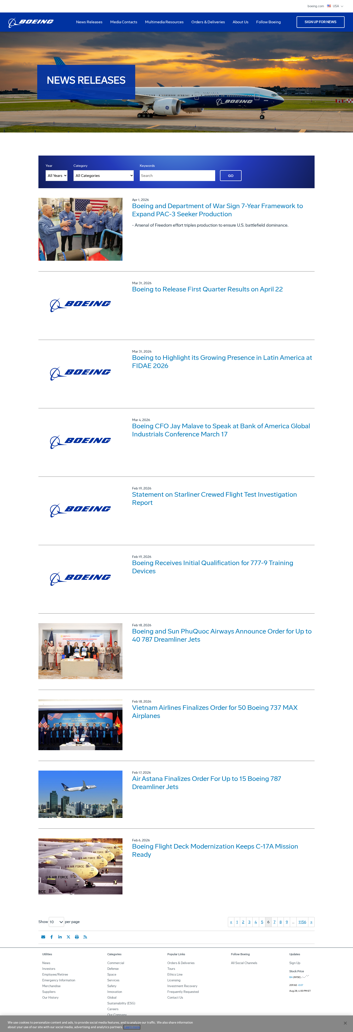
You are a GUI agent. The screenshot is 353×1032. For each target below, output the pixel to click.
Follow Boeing (268, 22)
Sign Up (294, 963)
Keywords (147, 166)
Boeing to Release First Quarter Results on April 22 (207, 289)
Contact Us (175, 997)
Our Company (117, 1015)
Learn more (132, 1027)
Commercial (115, 963)
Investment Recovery (182, 986)
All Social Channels (244, 963)
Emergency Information (58, 980)
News (46, 963)
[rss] (85, 937)
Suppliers (48, 992)
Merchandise (51, 986)
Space (111, 974)
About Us (239, 24)
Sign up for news (320, 22)
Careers (112, 1009)
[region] (176, 1023)
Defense (113, 969)
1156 (302, 922)
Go (230, 176)
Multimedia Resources (162, 24)
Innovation (114, 992)
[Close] (345, 1023)
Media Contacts (123, 22)
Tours (171, 969)
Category (80, 166)
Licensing (174, 980)
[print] (76, 937)
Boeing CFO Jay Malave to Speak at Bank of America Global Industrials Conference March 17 (221, 430)
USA (336, 6)
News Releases (89, 22)
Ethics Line (175, 974)
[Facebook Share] (51, 937)
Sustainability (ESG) (121, 1003)
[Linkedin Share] (60, 937)
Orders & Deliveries (206, 24)
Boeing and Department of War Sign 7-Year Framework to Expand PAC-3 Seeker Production (217, 210)
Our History (50, 997)
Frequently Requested (183, 992)
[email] (43, 937)
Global (111, 997)
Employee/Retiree (55, 974)
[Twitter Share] (68, 937)
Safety (111, 986)
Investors (48, 969)
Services (113, 980)
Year (49, 166)
